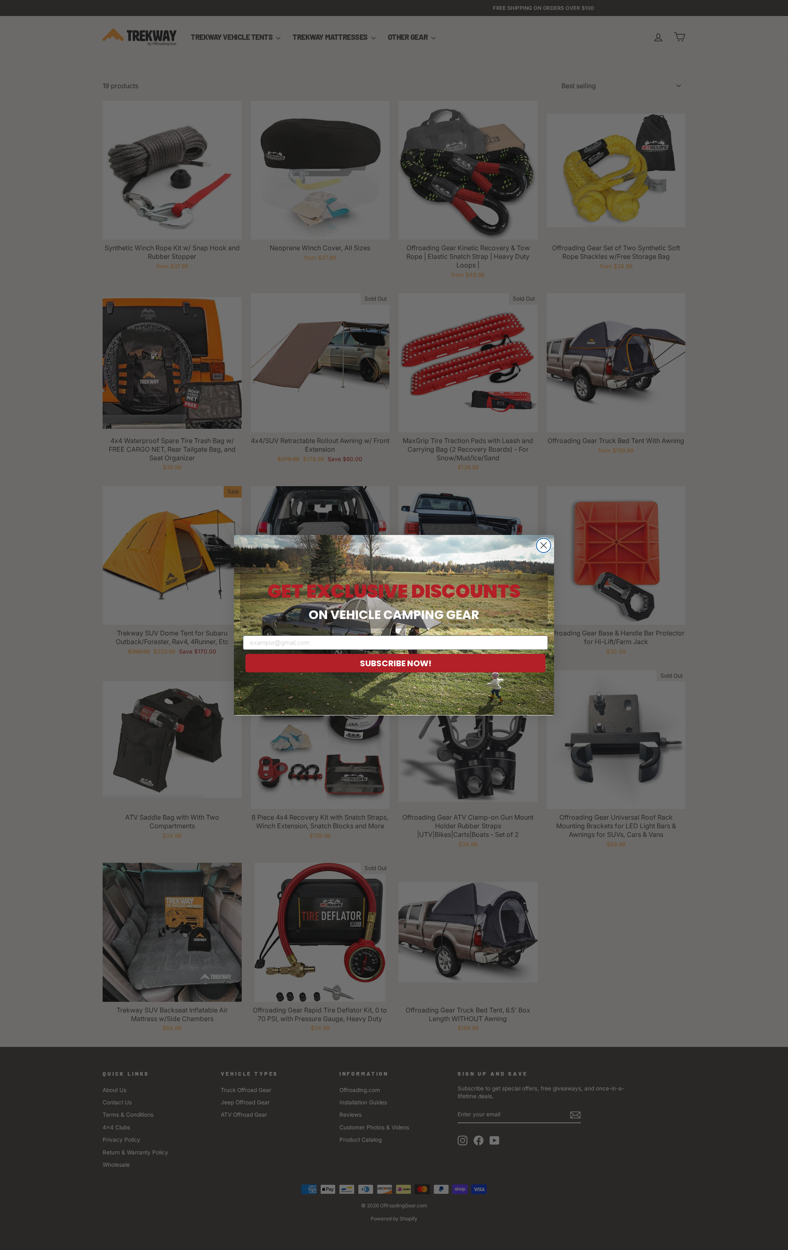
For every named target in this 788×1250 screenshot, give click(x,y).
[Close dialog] (543, 545)
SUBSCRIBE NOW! (395, 663)
